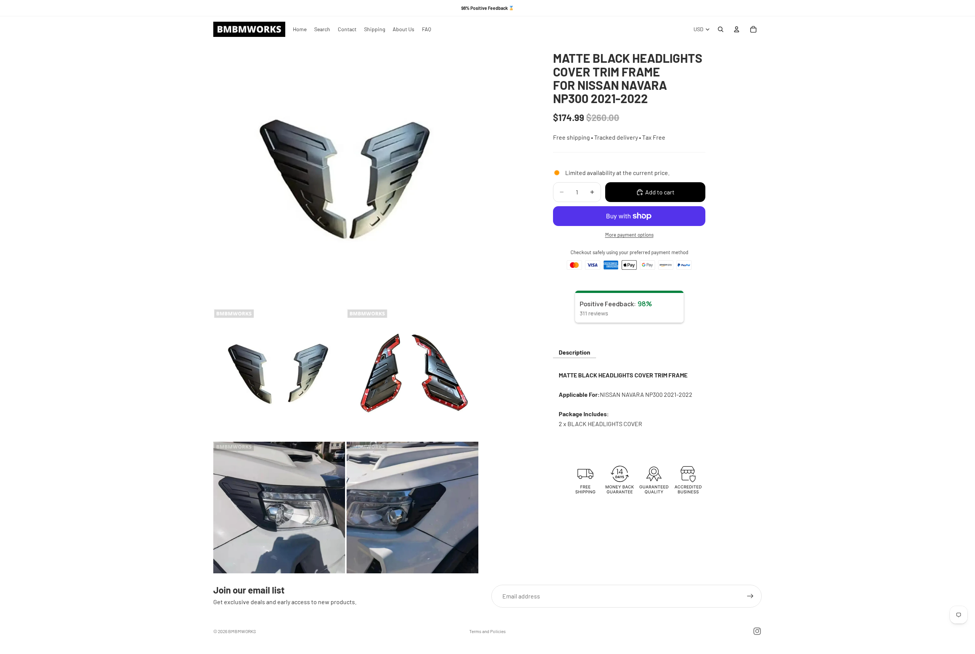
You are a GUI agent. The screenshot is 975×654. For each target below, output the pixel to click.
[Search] (720, 29)
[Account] (736, 29)
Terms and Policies (487, 631)
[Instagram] (757, 631)
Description (574, 352)
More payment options (629, 235)
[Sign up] (750, 596)
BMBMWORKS (242, 631)
